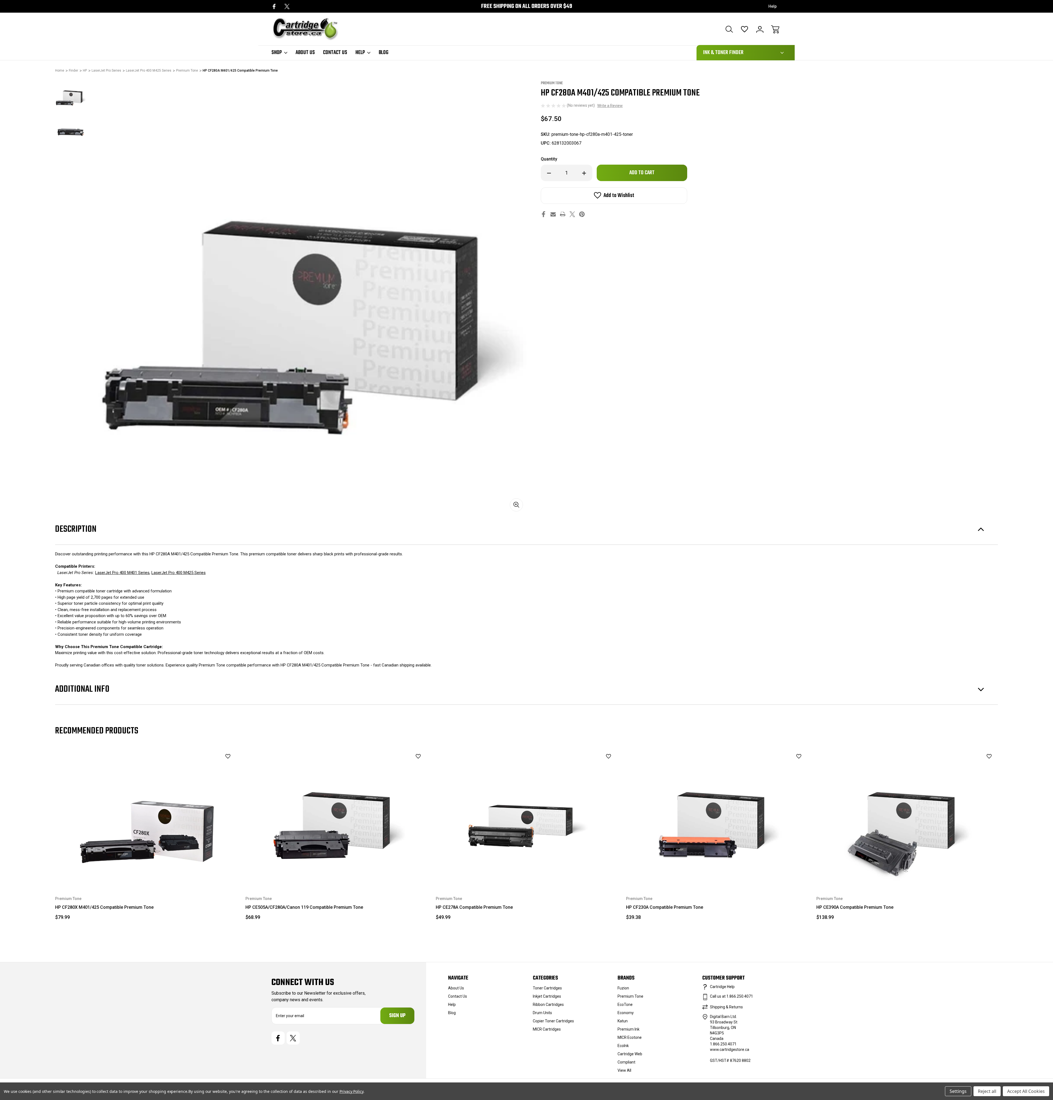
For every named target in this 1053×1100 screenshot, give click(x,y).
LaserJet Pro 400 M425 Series (178, 572)
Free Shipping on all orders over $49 (526, 6)
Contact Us (335, 52)
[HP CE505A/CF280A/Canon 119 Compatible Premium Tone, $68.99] (336, 816)
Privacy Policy (351, 1091)
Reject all (987, 1091)
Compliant (626, 1062)
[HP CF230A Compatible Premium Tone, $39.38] (717, 816)
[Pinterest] (582, 214)
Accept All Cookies (1026, 1091)
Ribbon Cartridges (548, 1004)
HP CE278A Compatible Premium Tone (474, 907)
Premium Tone (630, 996)
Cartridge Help (722, 986)
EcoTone (625, 1004)
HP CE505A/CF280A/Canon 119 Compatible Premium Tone (304, 907)
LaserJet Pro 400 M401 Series (122, 572)
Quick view (214, 765)
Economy (626, 1013)
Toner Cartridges (547, 988)
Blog (383, 52)
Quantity (549, 159)
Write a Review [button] (610, 105)
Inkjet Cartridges (547, 996)
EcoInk (623, 1045)
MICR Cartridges (547, 1029)
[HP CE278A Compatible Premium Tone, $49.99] (527, 816)
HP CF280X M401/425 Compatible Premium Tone (104, 907)
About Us (305, 52)
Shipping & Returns (726, 1007)
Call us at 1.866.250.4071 (731, 996)
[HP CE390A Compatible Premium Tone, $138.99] (907, 816)
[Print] (562, 214)
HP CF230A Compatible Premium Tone (664, 907)
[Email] (553, 214)
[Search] (729, 29)
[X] (287, 6)
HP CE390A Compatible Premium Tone (854, 907)
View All (624, 1070)
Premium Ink (628, 1029)
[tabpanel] (70, 95)
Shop (276, 52)
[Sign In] (760, 29)
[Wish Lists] (744, 29)
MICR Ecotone (630, 1037)
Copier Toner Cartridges (553, 1021)
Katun (623, 1021)
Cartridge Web (630, 1054)
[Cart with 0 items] (775, 29)
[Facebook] (274, 6)
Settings (958, 1091)
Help (772, 6)
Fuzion (623, 988)
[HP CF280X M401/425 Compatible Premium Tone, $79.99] (146, 816)
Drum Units (542, 1013)
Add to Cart (146, 872)
